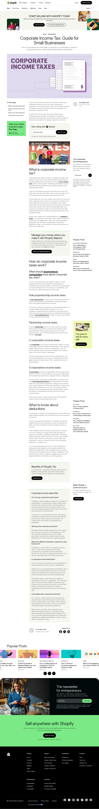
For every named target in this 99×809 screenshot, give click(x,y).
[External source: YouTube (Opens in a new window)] (73, 800)
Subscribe (87, 701)
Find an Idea (15, 8)
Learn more (37, 478)
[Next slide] (54, 673)
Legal (28, 768)
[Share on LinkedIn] (68, 631)
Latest (40, 8)
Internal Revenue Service (41, 381)
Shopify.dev (65, 757)
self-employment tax (42, 315)
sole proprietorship (36, 299)
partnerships (39, 327)
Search (88, 8)
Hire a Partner (48, 763)
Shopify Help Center (50, 760)
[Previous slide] (45, 673)
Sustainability (30, 783)
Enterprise (48, 2)
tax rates (38, 334)
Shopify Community (50, 768)
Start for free (86, 2)
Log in (76, 2)
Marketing (33, 8)
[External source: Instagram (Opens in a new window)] (78, 800)
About (28, 757)
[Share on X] (64, 631)
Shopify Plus (83, 763)
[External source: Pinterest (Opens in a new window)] (91, 800)
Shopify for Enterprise (85, 765)
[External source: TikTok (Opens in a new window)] (82, 800)
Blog (8, 8)
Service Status (31, 771)
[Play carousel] (49, 673)
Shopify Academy (49, 765)
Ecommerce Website (50, 789)
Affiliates (29, 765)
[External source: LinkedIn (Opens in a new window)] (86, 800)
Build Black (30, 786)
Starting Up (25, 8)
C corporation (35, 344)
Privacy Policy (75, 707)
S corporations (34, 372)
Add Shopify (78, 498)
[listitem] (49, 660)
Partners (29, 763)
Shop (81, 757)
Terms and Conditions (79, 185)
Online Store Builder (50, 783)
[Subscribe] (90, 175)
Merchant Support (49, 757)
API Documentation (67, 760)
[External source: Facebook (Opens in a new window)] (65, 800)
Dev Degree (65, 763)
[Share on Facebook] (60, 631)
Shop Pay (82, 760)
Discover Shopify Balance (41, 251)
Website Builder (48, 786)
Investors (29, 760)
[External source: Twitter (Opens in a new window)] (69, 800)
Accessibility (30, 789)
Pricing (41, 2)
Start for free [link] (62, 132)
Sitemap (54, 801)
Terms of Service (33, 801)
